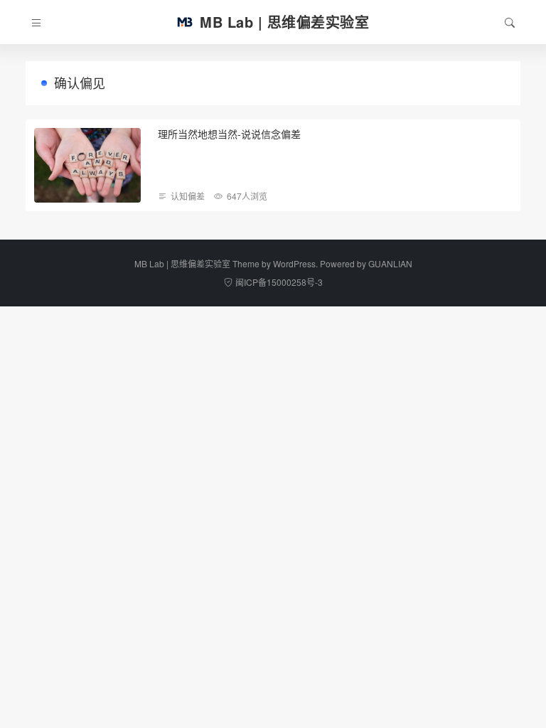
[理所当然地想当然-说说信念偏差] (87, 165)
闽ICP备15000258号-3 (279, 282)
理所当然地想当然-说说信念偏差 (229, 134)
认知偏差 (188, 196)
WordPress (294, 263)
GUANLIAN (390, 263)
